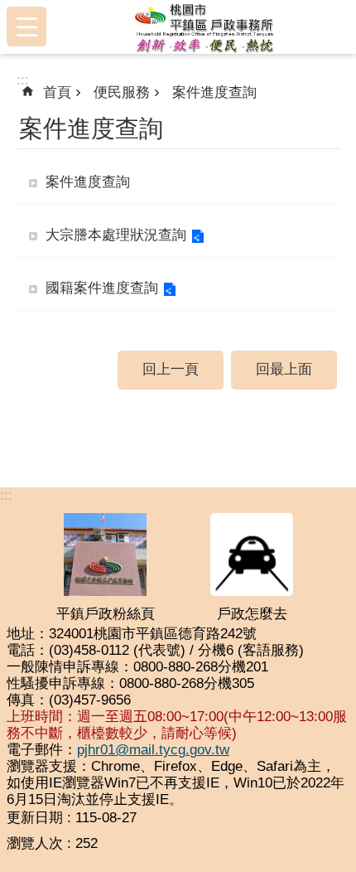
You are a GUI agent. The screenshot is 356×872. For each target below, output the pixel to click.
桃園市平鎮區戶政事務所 (204, 26)
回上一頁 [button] (170, 369)
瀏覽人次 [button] (35, 843)
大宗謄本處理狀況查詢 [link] (116, 235)
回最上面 (284, 369)
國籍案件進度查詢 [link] (102, 288)
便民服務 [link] (122, 92)
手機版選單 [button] (26, 26)
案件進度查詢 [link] (214, 92)
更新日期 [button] (35, 818)
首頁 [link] (57, 92)
